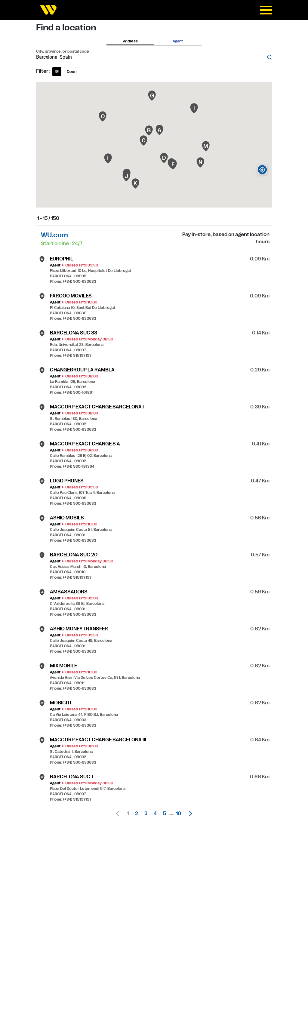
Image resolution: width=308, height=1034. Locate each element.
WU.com (54, 235)
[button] (189, 813)
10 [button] (178, 813)
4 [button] (155, 813)
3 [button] (145, 813)
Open (71, 71)
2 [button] (136, 813)
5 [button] (164, 813)
